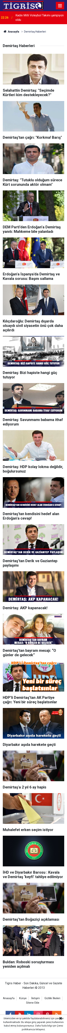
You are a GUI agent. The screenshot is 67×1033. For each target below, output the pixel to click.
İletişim (35, 998)
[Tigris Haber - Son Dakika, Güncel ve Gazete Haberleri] (23, 5)
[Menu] (60, 5)
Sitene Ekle (32, 1002)
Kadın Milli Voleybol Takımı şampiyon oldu (39, 18)
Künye (23, 998)
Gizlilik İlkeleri (52, 998)
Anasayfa (13, 31)
